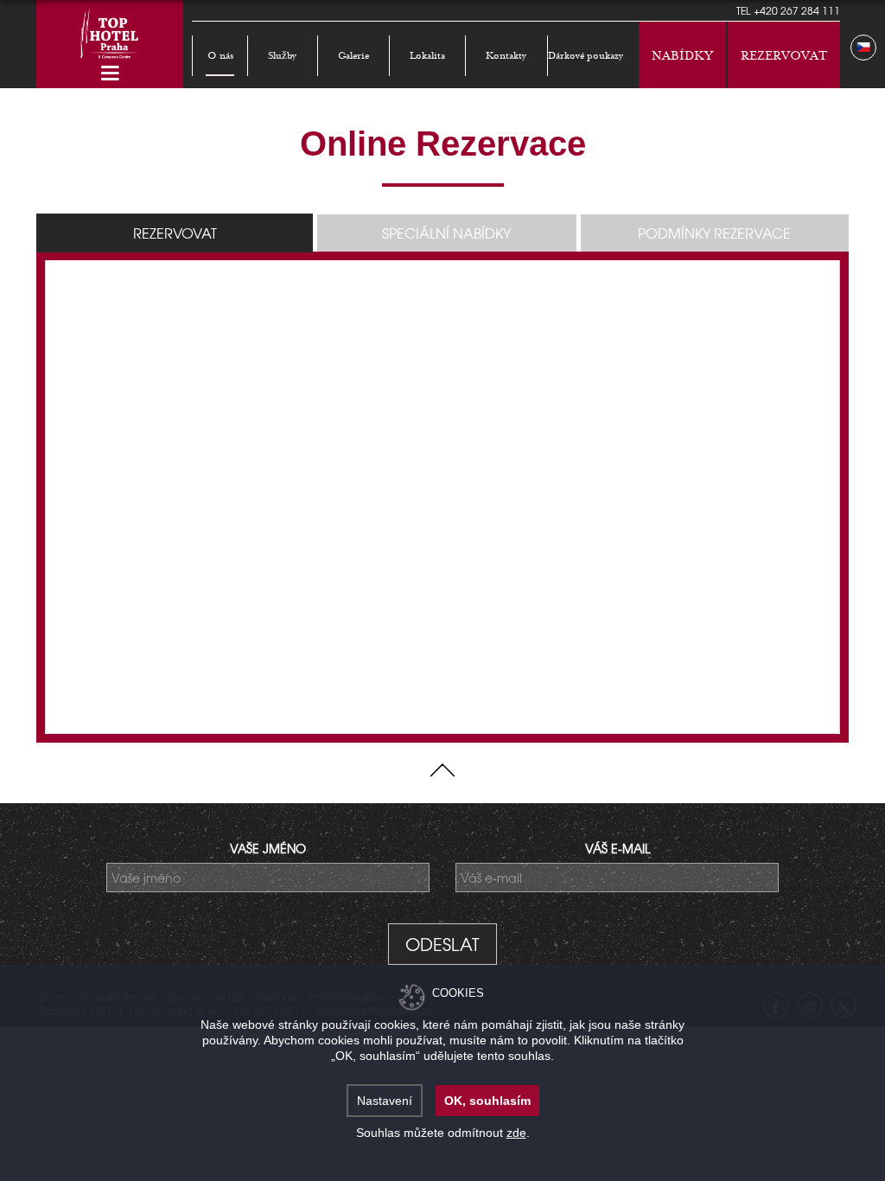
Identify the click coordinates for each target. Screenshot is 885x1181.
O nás (220, 55)
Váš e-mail (617, 848)
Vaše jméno (268, 848)
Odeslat (442, 943)
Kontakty (506, 55)
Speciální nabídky (446, 232)
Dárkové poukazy (585, 55)
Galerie (353, 55)
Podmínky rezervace (714, 232)
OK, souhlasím (487, 1101)
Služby (282, 55)
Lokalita (427, 55)
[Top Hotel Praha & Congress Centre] (110, 32)
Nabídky (682, 56)
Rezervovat (784, 56)
